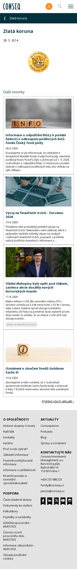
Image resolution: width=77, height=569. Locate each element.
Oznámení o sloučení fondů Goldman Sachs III (35, 370)
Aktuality (50, 419)
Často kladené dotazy (17, 500)
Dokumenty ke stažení (17, 505)
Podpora (11, 493)
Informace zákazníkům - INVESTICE (18, 547)
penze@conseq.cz (53, 491)
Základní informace (15, 455)
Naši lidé (8, 431)
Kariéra (8, 443)
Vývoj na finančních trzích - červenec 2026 (35, 215)
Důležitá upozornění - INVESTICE (17, 524)
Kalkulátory (10, 511)
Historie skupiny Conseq (19, 426)
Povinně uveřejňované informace (18, 462)
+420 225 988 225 (51, 479)
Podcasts (47, 431)
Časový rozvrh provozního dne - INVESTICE (14, 535)
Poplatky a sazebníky (17, 517)
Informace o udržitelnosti (19, 470)
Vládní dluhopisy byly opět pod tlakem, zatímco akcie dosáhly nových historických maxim (37, 287)
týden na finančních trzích (21, 324)
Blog (43, 437)
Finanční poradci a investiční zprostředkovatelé (15, 479)
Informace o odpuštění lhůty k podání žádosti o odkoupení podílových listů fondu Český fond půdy (36, 139)
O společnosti (16, 419)
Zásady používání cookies (14, 556)
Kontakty (9, 437)
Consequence (50, 426)
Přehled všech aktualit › (58, 401)
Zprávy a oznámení (53, 443)
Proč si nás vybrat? (15, 449)
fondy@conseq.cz (52, 485)
